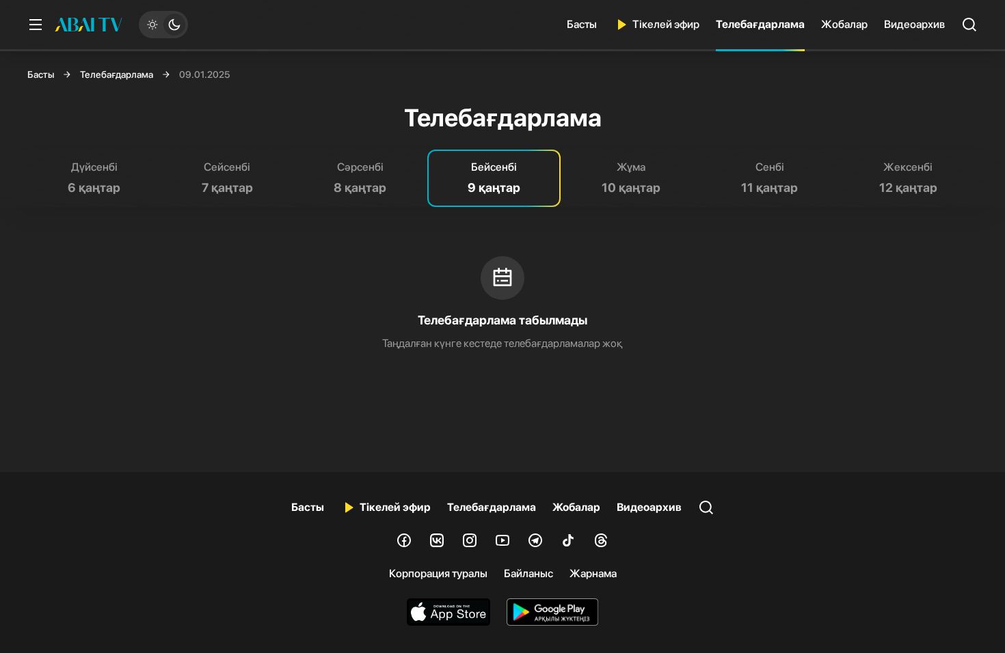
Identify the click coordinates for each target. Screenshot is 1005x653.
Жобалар (844, 24)
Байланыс (528, 573)
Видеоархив (914, 24)
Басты (582, 24)
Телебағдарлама (760, 24)
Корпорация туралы (438, 573)
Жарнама (593, 573)
